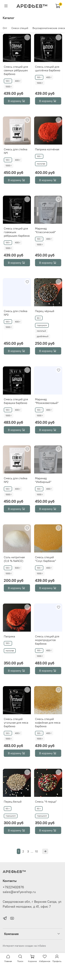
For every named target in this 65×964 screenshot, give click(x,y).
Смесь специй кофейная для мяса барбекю (47, 722)
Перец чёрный (44, 311)
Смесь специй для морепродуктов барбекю (47, 640)
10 (36, 851)
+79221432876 (13, 887)
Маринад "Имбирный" (43, 480)
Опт (5, 28)
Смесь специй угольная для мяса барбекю (16, 722)
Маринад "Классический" (45, 230)
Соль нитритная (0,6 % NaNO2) (14, 559)
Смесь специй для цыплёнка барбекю (47, 68)
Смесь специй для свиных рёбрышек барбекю (16, 70)
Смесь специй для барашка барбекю (16, 401)
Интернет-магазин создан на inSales (24, 945)
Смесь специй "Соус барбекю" (45, 559)
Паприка (9, 636)
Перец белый (12, 801)
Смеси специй (19, 28)
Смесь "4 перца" (46, 801)
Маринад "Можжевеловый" (46, 401)
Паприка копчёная (47, 149)
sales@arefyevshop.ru (19, 892)
